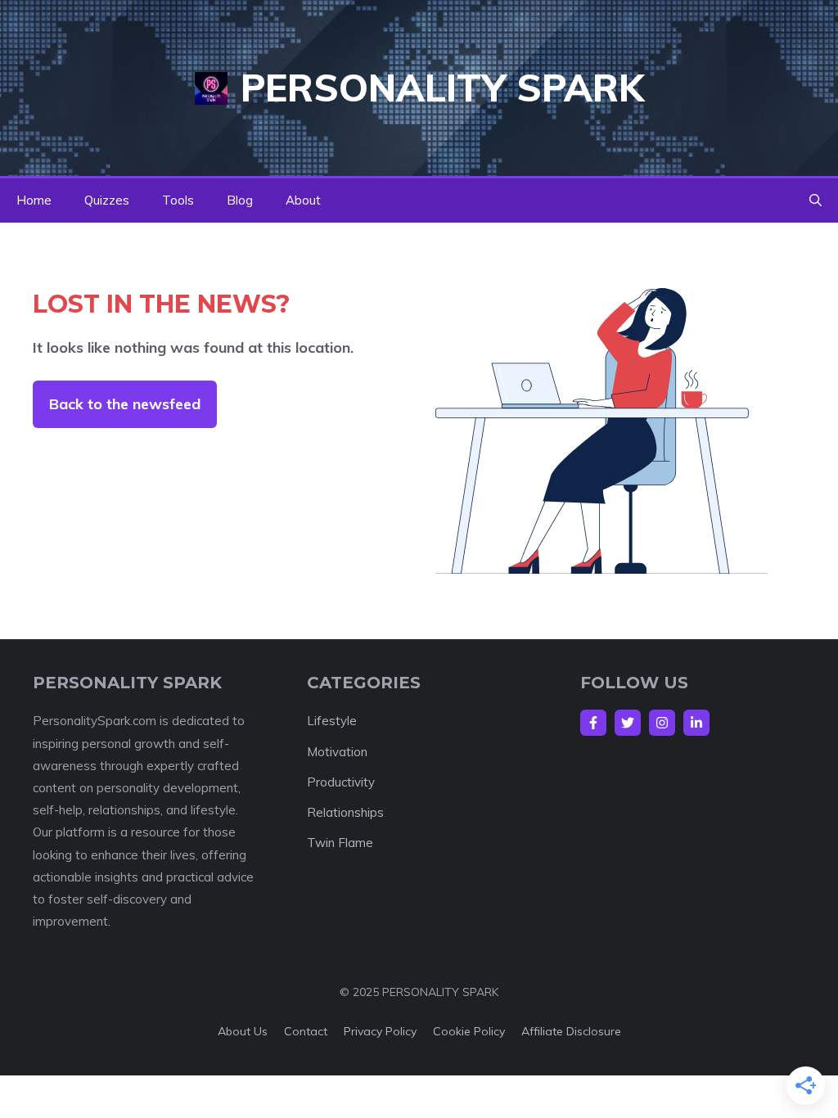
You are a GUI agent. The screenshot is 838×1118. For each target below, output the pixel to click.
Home (34, 200)
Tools (178, 200)
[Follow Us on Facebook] (593, 723)
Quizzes (106, 200)
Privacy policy (380, 1031)
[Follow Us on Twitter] (628, 723)
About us (243, 1031)
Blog (240, 200)
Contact (305, 1031)
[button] (815, 200)
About (303, 200)
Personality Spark (442, 87)
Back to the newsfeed (124, 403)
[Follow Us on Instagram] (662, 723)
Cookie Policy (469, 1031)
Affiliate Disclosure (571, 1031)
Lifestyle (332, 720)
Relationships (345, 812)
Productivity (341, 782)
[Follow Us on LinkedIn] (696, 723)
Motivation (337, 752)
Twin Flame (340, 842)
